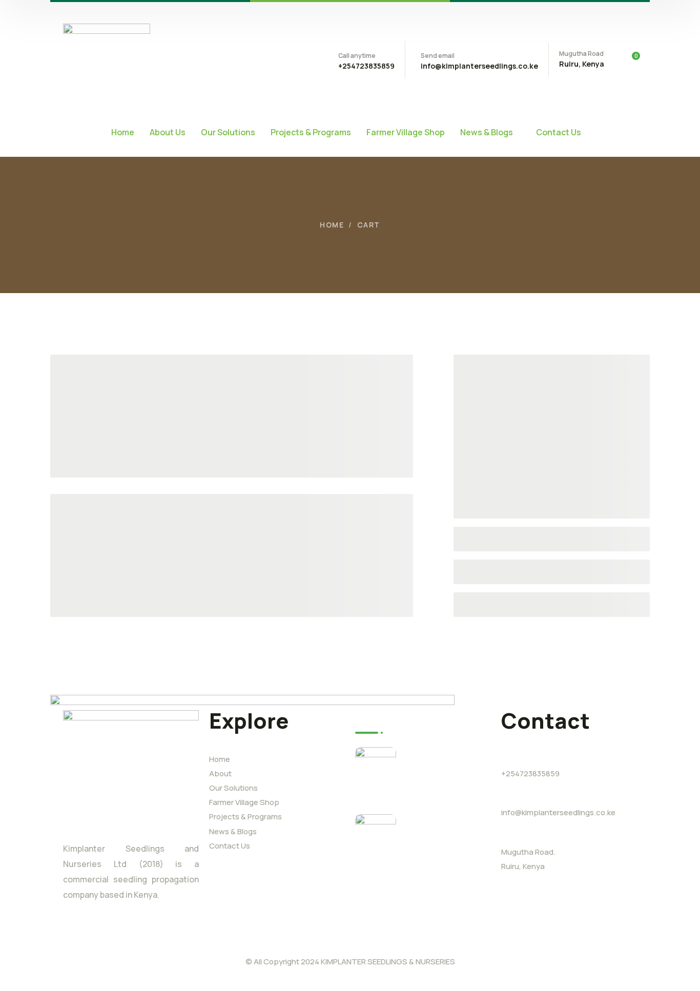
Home (332, 225)
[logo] (106, 59)
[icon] (67, 937)
